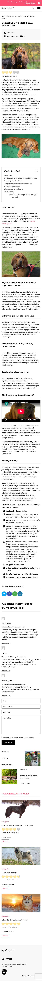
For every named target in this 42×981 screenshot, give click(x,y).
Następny (23, 770)
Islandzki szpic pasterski (14, 920)
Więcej (5, 841)
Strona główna (6, 16)
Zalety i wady (9, 192)
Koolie (5, 758)
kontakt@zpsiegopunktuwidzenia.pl (14, 964)
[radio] (3, 73)
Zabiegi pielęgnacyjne (12, 186)
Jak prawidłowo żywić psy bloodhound (18, 184)
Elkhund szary (9, 872)
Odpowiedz (6, 643)
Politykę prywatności (27, 738)
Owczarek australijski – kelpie (17, 825)
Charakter (8, 175)
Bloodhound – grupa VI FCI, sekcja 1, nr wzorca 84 (23, 196)
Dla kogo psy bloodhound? (14, 189)
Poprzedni (5, 752)
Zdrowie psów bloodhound (13, 181)
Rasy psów (10, 33)
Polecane (15, 16)
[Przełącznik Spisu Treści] (35, 171)
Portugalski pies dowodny (28, 776)
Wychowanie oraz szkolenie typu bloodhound (20, 178)
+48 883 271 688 (7, 966)
